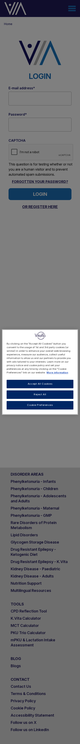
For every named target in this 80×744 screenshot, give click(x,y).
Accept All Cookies (40, 383)
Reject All (40, 394)
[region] (40, 372)
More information (57, 372)
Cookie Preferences (40, 405)
